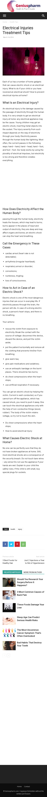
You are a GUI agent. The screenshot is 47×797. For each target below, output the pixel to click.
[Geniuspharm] (23, 6)
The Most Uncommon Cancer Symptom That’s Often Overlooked (29, 633)
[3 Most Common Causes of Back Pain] (9, 595)
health (13, 529)
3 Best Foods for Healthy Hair (10, 561)
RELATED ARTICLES (12, 572)
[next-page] (8, 655)
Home (5, 22)
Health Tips (14, 22)
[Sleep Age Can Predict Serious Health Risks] (9, 620)
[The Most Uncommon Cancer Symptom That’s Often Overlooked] (9, 633)
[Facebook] (5, 544)
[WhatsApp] (23, 544)
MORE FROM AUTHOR (33, 572)
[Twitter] (11, 544)
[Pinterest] (17, 544)
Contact (27, 786)
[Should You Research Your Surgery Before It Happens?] (9, 582)
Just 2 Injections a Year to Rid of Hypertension (34, 561)
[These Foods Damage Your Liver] (9, 607)
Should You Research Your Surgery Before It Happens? (30, 582)
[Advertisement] (24, 184)
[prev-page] (4, 655)
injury (20, 529)
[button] (4, 15)
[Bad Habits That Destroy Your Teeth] (9, 645)
